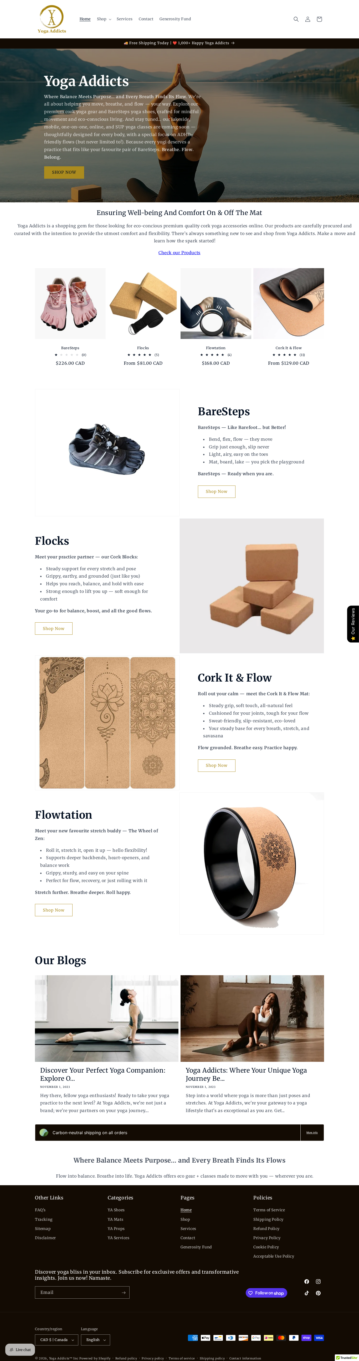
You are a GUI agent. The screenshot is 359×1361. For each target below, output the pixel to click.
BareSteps (70, 348)
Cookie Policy (266, 1247)
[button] (104, 18)
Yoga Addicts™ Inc (64, 1358)
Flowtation (216, 348)
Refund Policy (266, 1228)
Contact (188, 1237)
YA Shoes (116, 1210)
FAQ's (40, 1210)
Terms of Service (269, 1210)
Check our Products (179, 252)
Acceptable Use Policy (273, 1256)
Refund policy (126, 1358)
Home (186, 1210)
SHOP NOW (64, 172)
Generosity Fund (196, 1247)
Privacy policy (153, 1358)
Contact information (245, 1358)
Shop (185, 1219)
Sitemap (43, 1228)
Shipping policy (212, 1358)
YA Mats (115, 1219)
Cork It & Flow (289, 348)
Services (188, 1228)
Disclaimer (45, 1237)
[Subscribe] (123, 1293)
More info (312, 1132)
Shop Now (217, 491)
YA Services (119, 1237)
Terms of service (182, 1358)
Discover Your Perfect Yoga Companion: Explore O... (102, 1074)
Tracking (44, 1219)
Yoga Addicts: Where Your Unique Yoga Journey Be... (246, 1074)
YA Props (116, 1228)
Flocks (143, 348)
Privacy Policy (266, 1237)
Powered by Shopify (95, 1358)
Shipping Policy (268, 1219)
